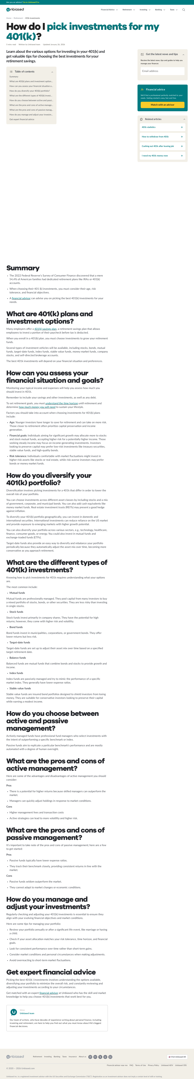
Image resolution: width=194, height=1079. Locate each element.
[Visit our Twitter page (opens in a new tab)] (100, 1057)
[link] (31, 76)
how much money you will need (37, 407)
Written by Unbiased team (29, 45)
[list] (31, 97)
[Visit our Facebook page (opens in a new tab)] (105, 1057)
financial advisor (21, 298)
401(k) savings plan (45, 329)
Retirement (18, 18)
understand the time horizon (61, 403)
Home (8, 18)
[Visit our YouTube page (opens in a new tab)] (95, 1057)
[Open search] (184, 10)
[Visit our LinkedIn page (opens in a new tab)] (110, 1057)
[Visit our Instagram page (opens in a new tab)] (90, 1057)
